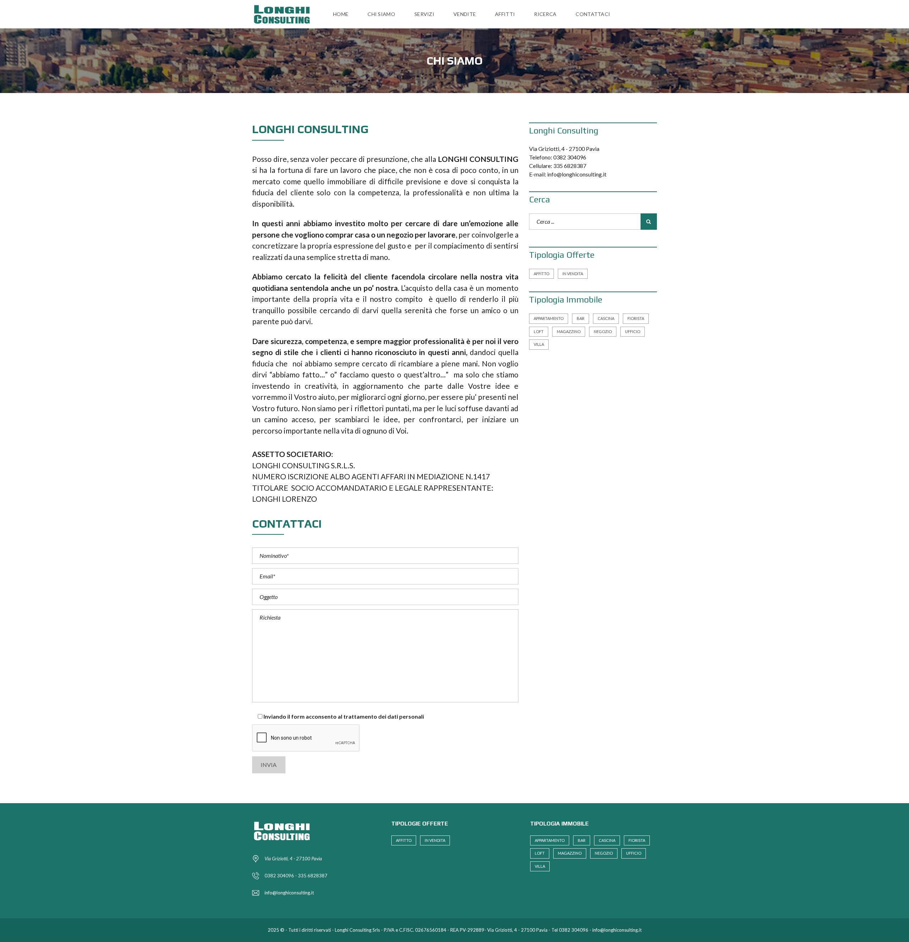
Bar (580, 318)
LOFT (539, 331)
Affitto (541, 273)
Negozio (603, 331)
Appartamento (549, 318)
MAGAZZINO (569, 331)
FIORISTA (635, 318)
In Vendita (572, 273)
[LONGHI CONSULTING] (284, 14)
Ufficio (632, 331)
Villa (539, 344)
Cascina (606, 318)
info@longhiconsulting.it (289, 892)
